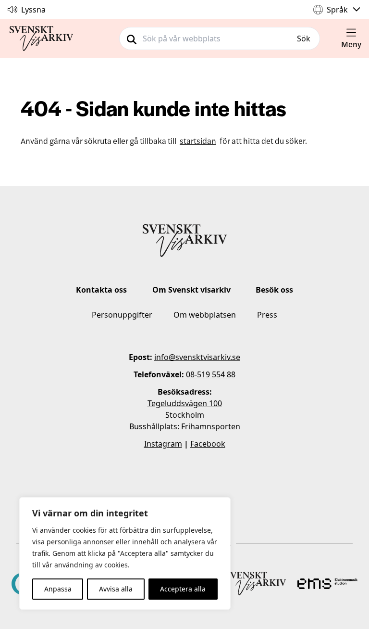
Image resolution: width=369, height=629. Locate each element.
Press (267, 314)
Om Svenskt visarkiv (191, 289)
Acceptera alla (183, 588)
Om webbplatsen (204, 314)
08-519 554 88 (210, 374)
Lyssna (33, 9)
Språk (337, 9)
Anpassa (58, 588)
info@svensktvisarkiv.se (197, 357)
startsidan (198, 140)
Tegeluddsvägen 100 (185, 403)
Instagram (163, 443)
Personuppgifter (122, 314)
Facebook (207, 443)
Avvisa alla (116, 588)
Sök (303, 38)
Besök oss (274, 289)
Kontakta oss (101, 289)
